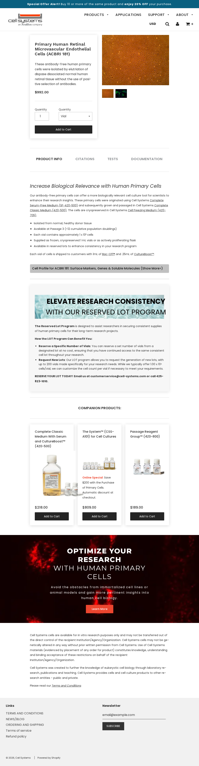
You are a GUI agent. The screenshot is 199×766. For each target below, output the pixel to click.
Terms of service (18, 730)
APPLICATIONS (128, 14)
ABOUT (183, 14)
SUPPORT (157, 14)
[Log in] (177, 24)
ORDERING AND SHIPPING (25, 725)
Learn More (99, 609)
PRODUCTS (94, 14)
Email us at (82, 376)
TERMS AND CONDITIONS (24, 713)
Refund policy (16, 736)
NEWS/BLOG (15, 719)
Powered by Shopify (49, 757)
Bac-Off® (108, 254)
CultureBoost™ (144, 254)
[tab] (49, 158)
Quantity (41, 109)
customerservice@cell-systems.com (118, 376)
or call (151, 376)
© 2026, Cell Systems (18, 757)
